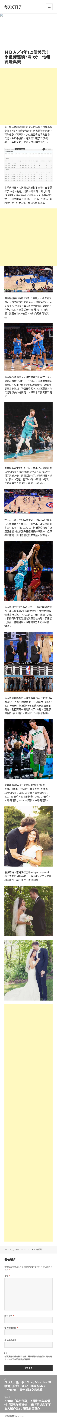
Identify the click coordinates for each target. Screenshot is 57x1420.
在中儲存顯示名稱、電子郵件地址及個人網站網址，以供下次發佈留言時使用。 (28, 1358)
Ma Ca (26, 1249)
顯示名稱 (9, 1315)
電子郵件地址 (11, 1328)
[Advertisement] (28, 96)
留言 (7, 1276)
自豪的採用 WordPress (14, 1416)
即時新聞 (38, 1249)
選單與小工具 (49, 6)
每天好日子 (13, 6)
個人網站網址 (10, 1340)
